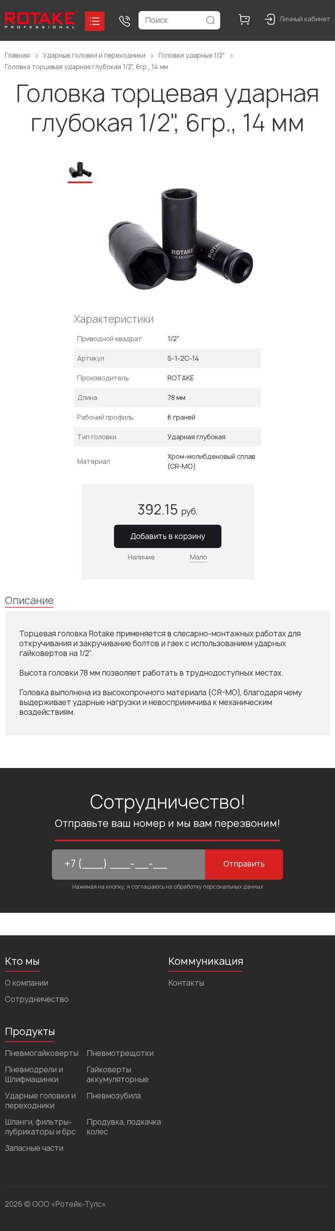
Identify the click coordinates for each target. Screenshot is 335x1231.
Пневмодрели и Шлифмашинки (34, 1075)
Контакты (186, 983)
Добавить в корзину (167, 536)
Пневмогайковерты (41, 1053)
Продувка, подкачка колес (124, 1127)
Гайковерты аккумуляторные (118, 1075)
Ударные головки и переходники (40, 1101)
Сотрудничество (37, 999)
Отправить (244, 864)
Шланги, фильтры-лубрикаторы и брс (40, 1127)
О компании (26, 983)
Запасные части (34, 1148)
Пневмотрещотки (120, 1053)
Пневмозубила (114, 1096)
